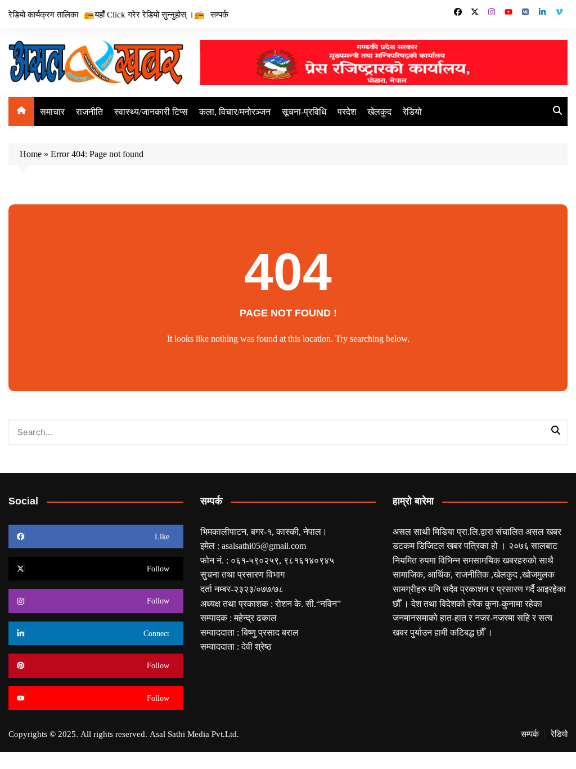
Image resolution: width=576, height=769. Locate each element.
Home (31, 153)
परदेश (347, 111)
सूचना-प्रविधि (304, 111)
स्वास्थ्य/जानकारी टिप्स (151, 111)
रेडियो (412, 111)
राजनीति (89, 111)
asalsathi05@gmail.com (264, 545)
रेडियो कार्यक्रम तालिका (43, 14)
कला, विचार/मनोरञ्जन (235, 111)
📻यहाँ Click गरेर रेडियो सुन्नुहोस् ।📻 (144, 14)
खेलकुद (379, 111)
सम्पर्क (219, 14)
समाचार (52, 111)
